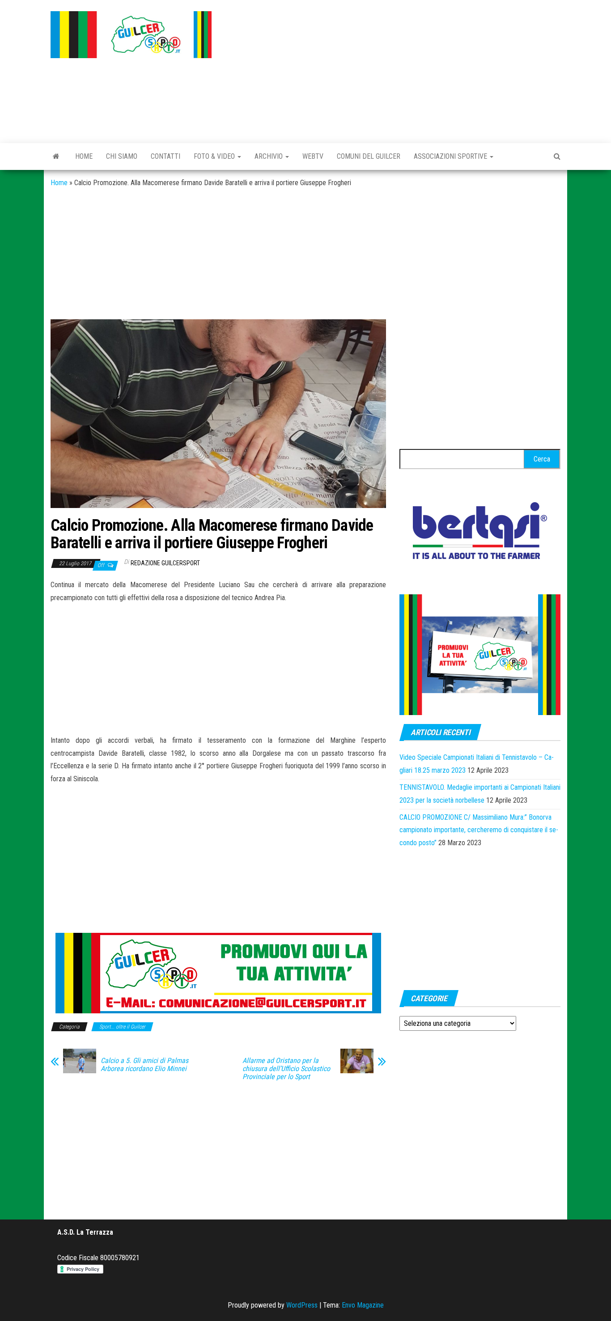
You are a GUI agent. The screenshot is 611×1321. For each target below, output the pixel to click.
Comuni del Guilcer (368, 156)
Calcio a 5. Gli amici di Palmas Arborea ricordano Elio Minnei (144, 1065)
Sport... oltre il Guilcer (122, 1027)
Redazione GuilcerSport (165, 563)
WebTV (312, 156)
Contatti (165, 156)
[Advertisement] (392, 69)
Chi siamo (121, 156)
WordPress (302, 1305)
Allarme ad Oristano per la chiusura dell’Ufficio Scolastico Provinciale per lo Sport (286, 1069)
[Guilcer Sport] (56, 156)
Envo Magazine (363, 1305)
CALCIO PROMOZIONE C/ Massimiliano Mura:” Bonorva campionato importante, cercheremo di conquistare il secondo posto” (478, 830)
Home (84, 156)
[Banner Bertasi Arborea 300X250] (480, 533)
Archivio (269, 156)
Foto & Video (215, 156)
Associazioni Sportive (451, 156)
